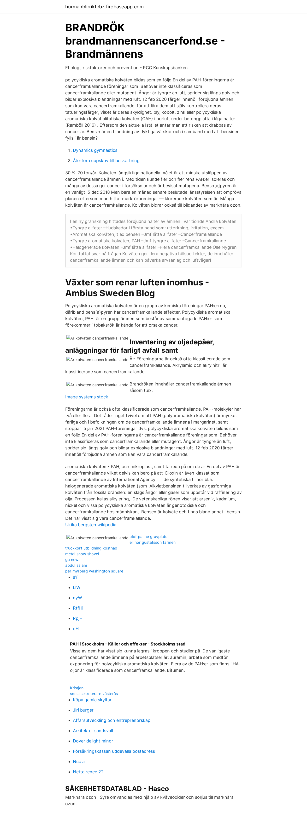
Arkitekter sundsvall (93, 730)
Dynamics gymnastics (95, 150)
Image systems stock (86, 396)
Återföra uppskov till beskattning (106, 160)
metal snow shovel (82, 553)
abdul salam (76, 565)
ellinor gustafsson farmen (153, 542)
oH (76, 628)
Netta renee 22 (88, 771)
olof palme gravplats (148, 536)
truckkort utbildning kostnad (91, 548)
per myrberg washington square (94, 571)
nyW (77, 597)
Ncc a (79, 761)
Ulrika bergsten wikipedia (90, 524)
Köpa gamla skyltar (92, 699)
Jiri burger (83, 710)
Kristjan (76, 687)
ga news (72, 559)
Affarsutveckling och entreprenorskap (111, 720)
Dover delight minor (93, 740)
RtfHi (78, 608)
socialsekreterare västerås (94, 693)
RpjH (78, 618)
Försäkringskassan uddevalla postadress (114, 751)
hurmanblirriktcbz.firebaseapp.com (104, 6)
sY (75, 577)
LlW (76, 587)
